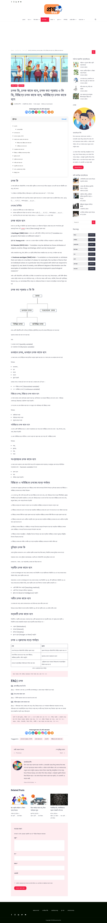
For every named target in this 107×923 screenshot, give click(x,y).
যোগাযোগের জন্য (71, 910)
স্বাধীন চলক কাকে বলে (18, 159)
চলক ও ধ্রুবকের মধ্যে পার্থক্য (19, 169)
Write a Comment (47, 104)
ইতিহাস (51, 19)
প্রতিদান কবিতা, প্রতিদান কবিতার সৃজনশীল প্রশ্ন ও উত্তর (86, 196)
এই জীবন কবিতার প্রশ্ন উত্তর (87, 212)
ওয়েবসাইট (16, 873)
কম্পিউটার (65, 19)
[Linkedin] (33, 112)
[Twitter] (18, 1)
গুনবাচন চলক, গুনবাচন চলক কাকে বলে (21, 139)
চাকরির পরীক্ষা (72, 19)
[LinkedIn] (16, 1)
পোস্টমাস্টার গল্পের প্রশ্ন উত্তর (87, 179)
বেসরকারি (34, 717)
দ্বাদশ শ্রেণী (33, 816)
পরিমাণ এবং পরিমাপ (54, 816)
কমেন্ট (15, 838)
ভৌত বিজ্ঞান (44, 19)
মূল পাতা (62, 910)
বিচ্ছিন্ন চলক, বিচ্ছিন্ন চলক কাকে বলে (24, 143)
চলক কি (15, 126)
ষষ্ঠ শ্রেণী (13, 816)
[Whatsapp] (39, 112)
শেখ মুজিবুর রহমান (60, 749)
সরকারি (29, 717)
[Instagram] (13, 1)
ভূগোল (58, 19)
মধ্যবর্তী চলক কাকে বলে (18, 166)
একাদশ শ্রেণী (14, 85)
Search (93, 222)
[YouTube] (20, 1)
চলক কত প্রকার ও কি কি (18, 136)
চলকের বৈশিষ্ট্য (19, 129)
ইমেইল (16, 863)
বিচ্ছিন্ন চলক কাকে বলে (56, 739)
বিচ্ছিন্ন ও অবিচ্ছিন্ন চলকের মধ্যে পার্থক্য (22, 152)
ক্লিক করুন (44, 674)
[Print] (49, 112)
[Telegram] (45, 112)
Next (61, 753)
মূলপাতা (23, 19)
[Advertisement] (53, 33)
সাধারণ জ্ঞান (81, 19)
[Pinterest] (36, 112)
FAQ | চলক (16, 172)
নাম (15, 854)
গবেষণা (23, 228)
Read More (78, 167)
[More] (52, 112)
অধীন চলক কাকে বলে (18, 162)
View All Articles (29, 782)
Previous (18, 753)
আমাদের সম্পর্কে (36, 910)
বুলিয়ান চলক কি (17, 156)
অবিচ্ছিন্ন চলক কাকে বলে (22, 146)
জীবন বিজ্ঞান (36, 19)
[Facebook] (11, 1)
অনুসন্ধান (93, 52)
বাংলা (29, 19)
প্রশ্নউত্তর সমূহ (54, 910)
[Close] (64, 119)
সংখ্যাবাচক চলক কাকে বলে (19, 149)
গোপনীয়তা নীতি (45, 910)
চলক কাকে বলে (17, 133)
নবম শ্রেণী (62, 816)
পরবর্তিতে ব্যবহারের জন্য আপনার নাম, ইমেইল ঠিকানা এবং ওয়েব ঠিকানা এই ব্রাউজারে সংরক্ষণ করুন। (34, 883)
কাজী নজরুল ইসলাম (19, 749)
